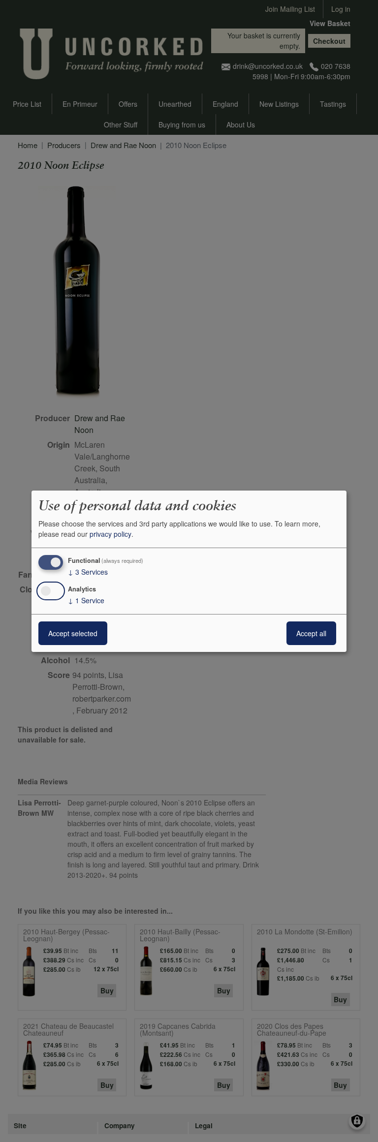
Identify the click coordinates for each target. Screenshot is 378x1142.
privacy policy (110, 534)
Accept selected (72, 633)
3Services (88, 572)
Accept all (311, 633)
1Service (86, 600)
